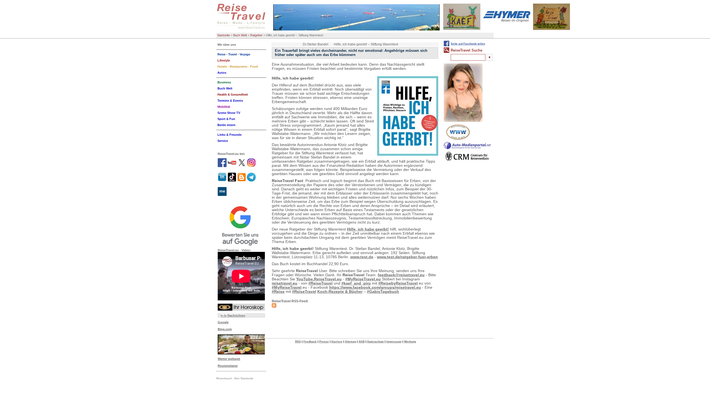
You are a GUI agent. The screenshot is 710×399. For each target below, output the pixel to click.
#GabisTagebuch (383, 292)
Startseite (223, 35)
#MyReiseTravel (286, 287)
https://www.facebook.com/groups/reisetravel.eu (375, 287)
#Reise (278, 292)
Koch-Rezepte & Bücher (339, 292)
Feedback (310, 341)
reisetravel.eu (284, 283)
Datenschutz (375, 341)
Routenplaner (228, 365)
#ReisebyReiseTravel (398, 283)
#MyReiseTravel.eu (363, 279)
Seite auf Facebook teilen (468, 43)
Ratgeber (256, 35)
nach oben (696, 394)
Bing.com (225, 329)
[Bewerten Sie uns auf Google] (241, 225)
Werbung (410, 341)
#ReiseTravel (320, 283)
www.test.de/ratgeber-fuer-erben (407, 257)
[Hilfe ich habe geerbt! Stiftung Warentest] (407, 116)
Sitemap (350, 341)
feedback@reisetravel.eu (401, 275)
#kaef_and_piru (356, 283)
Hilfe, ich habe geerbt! (368, 229)
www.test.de (361, 257)
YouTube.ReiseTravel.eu (319, 279)
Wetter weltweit (229, 358)
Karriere (337, 341)
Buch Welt (240, 35)
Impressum (394, 341)
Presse (324, 341)
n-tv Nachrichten (233, 315)
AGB (362, 341)
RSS (298, 341)
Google (223, 322)
